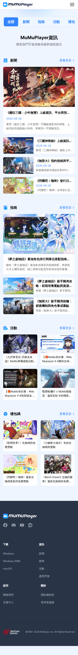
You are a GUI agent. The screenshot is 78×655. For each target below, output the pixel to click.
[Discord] (13, 525)
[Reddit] (30, 525)
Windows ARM (11, 561)
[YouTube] (22, 525)
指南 (41, 22)
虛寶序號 (44, 576)
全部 (11, 22)
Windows (8, 553)
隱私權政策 (47, 594)
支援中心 (8, 602)
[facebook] (5, 525)
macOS (7, 568)
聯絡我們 (8, 594)
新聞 (26, 22)
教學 (41, 561)
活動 (56, 22)
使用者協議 (47, 602)
